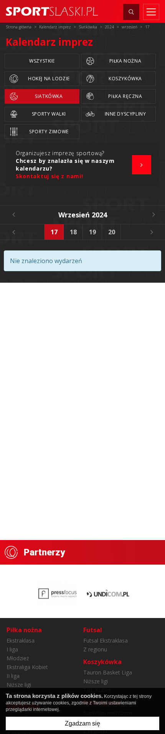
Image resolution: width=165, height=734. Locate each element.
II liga (13, 675)
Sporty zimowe (49, 131)
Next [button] (151, 232)
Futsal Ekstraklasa (105, 640)
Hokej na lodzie (49, 78)
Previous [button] (13, 232)
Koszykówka (125, 78)
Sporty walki (49, 114)
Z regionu (95, 649)
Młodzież (18, 658)
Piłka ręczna (125, 96)
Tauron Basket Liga (107, 672)
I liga (12, 649)
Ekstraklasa (21, 640)
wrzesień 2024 (82, 214)
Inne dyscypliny (125, 114)
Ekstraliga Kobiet (27, 667)
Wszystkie (41, 61)
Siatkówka (49, 96)
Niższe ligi (19, 684)
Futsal (92, 630)
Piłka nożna (125, 61)
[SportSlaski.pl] (52, 11)
